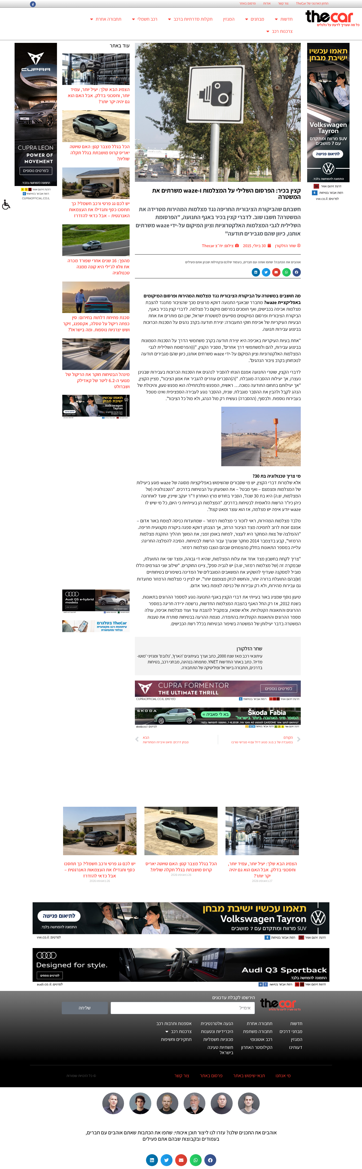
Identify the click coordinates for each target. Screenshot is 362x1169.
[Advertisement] (96, 504)
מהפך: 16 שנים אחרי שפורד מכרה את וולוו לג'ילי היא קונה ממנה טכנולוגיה (99, 266)
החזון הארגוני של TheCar (312, 3)
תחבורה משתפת (257, 1031)
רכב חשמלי (147, 19)
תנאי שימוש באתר (249, 1075)
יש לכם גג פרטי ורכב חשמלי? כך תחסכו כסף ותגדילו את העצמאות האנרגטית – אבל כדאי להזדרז (99, 209)
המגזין (229, 19)
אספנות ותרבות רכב (174, 1023)
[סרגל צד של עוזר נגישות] (6, 204)
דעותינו (295, 1047)
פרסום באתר (247, 3)
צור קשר (283, 3)
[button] (297, 272)
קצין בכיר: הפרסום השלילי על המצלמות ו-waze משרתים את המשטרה (226, 193)
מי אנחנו (283, 1075)
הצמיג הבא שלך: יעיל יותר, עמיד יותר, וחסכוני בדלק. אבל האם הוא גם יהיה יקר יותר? (99, 95)
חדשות (286, 19)
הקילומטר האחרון (256, 1047)
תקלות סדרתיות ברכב (193, 19)
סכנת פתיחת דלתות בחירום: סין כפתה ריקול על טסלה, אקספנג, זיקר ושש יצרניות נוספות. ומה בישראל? (96, 323)
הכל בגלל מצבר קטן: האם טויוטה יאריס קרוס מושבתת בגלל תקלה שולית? (100, 152)
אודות (267, 3)
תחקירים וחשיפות (176, 1039)
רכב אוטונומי (261, 1039)
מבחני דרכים (291, 1031)
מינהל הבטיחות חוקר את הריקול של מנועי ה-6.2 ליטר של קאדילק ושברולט (97, 380)
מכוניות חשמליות (218, 1039)
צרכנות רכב (282, 31)
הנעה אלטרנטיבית (217, 1023)
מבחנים (257, 19)
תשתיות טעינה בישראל (220, 1049)
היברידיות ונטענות (217, 1031)
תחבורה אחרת (108, 19)
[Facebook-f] (33, 4)
